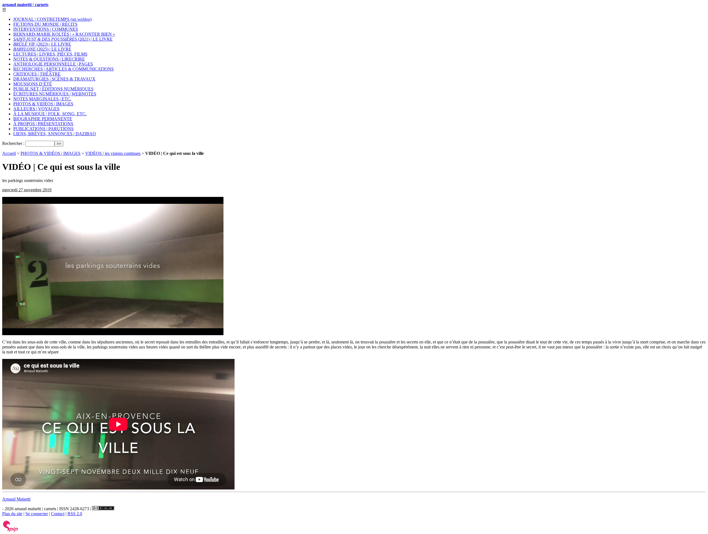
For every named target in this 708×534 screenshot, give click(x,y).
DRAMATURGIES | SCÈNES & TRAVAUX (54, 79)
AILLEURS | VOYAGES (36, 108)
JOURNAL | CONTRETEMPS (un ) (52, 19)
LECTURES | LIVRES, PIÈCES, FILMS (50, 54)
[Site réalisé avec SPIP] (10, 530)
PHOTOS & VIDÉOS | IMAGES (43, 103)
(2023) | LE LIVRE (42, 44)
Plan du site (12, 513)
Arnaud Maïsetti (16, 499)
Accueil (9, 153)
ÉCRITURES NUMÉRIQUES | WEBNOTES (54, 94)
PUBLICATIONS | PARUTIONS (43, 128)
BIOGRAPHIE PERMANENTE (42, 118)
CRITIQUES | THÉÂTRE (37, 74)
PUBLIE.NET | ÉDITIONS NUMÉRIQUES (53, 89)
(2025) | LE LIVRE (42, 49)
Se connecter (36, 513)
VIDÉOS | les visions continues (112, 153)
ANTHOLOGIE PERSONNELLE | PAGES (53, 64)
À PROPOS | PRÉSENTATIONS (43, 123)
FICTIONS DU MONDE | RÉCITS (45, 24)
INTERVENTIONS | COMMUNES (45, 29)
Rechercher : (13, 143)
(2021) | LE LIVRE (63, 39)
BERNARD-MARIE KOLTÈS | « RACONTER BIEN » (64, 34)
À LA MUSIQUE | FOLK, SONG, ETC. (50, 113)
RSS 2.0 (74, 513)
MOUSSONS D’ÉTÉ (32, 84)
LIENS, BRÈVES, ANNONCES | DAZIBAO (54, 133)
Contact (57, 513)
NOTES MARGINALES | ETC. (42, 99)
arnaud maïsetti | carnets (25, 4)
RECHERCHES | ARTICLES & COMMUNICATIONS (63, 69)
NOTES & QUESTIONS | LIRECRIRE (49, 59)
